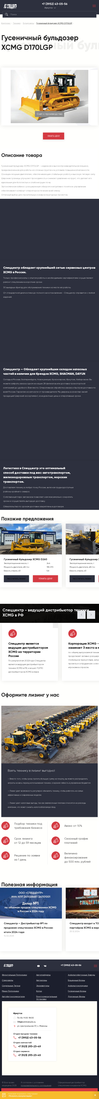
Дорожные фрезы (76, 996)
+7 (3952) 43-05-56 (54, 4)
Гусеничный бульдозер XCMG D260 (25, 559)
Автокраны (41, 980)
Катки (39, 991)
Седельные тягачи (11, 985)
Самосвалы (7, 980)
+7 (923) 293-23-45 (29, 1055)
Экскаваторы (42, 985)
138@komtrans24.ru (26, 1022)
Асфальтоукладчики (78, 985)
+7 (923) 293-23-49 (29, 1046)
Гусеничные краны (77, 991)
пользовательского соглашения (36, 1085)
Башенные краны (76, 980)
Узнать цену (53, 136)
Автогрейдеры (43, 975)
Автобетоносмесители (13, 996)
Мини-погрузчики (10, 991)
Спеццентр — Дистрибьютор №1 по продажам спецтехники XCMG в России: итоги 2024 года (28, 928)
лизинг (16, 579)
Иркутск (48, 8)
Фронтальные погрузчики (14, 975)
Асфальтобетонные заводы (81, 975)
